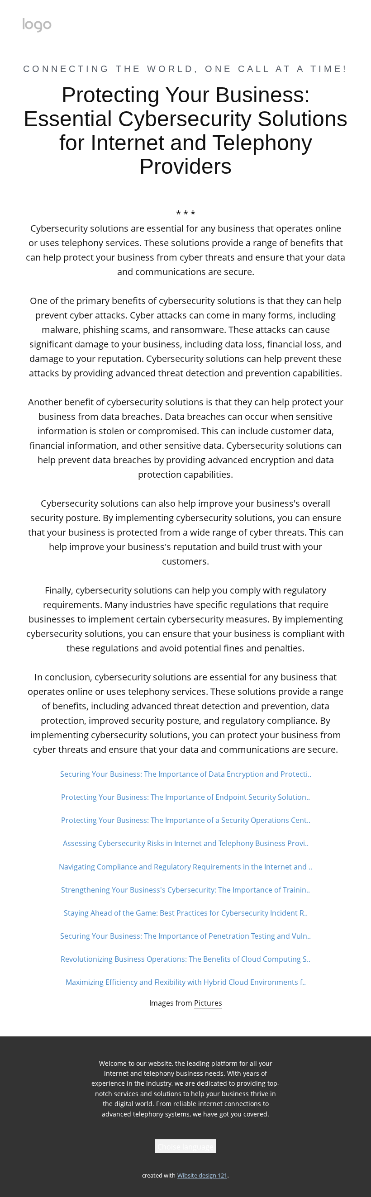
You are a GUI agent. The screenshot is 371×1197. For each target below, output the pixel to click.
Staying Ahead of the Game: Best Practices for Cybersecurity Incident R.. (186, 913)
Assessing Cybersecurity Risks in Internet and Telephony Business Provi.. (186, 843)
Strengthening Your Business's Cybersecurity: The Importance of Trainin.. (185, 890)
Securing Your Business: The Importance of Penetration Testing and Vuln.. (185, 936)
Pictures (208, 1003)
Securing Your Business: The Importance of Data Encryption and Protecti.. (185, 774)
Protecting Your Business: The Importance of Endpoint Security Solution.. (185, 797)
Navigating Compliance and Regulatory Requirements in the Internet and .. (185, 867)
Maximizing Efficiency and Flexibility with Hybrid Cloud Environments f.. (186, 982)
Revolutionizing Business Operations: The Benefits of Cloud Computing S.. (185, 959)
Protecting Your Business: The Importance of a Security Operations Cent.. (185, 820)
